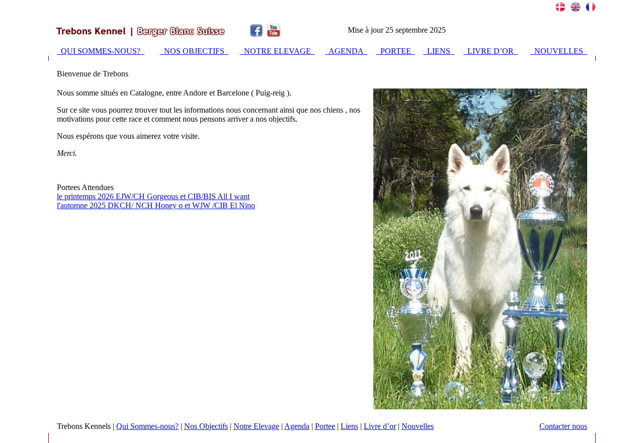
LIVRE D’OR (490, 51)
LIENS (438, 51)
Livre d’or (380, 426)
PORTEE (395, 51)
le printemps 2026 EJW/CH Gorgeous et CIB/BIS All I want (153, 196)
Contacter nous (563, 426)
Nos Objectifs (206, 426)
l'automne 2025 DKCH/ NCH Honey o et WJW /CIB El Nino (156, 205)
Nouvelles (417, 426)
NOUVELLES (558, 51)
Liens (349, 426)
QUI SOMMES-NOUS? (100, 51)
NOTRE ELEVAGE (277, 51)
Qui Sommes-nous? (147, 426)
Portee (325, 426)
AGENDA (346, 51)
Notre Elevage (256, 426)
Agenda (296, 426)
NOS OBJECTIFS (194, 51)
